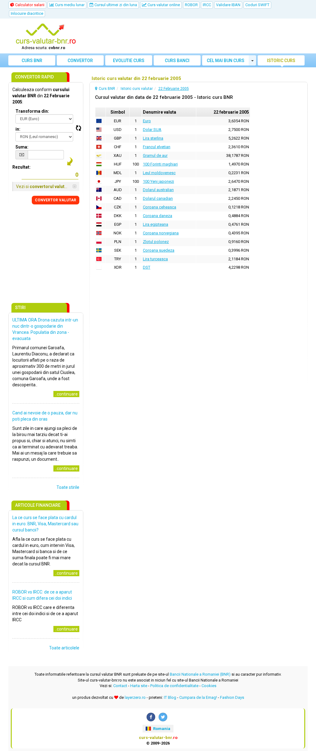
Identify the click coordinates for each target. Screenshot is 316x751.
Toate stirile (67, 487)
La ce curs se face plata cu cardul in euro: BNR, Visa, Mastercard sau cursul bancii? (45, 523)
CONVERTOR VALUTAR (55, 200)
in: (17, 129)
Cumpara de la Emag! (198, 697)
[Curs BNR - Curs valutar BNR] (45, 34)
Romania (161, 728)
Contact (120, 685)
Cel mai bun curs (225, 60)
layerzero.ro (135, 697)
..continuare (66, 394)
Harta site (138, 685)
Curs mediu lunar (69, 4)
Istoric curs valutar (281, 61)
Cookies (209, 685)
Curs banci (177, 60)
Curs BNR (32, 60)
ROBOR (191, 4)
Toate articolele (64, 647)
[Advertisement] (195, 36)
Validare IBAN (228, 4)
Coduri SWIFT (257, 4)
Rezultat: (21, 167)
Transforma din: (32, 111)
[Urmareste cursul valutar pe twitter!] (163, 717)
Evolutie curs (128, 60)
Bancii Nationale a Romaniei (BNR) (200, 674)
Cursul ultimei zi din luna (115, 4)
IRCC (207, 4)
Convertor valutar (80, 61)
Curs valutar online (163, 4)
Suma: (21, 147)
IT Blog (170, 697)
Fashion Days (232, 697)
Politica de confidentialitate (174, 685)
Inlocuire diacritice (27, 13)
